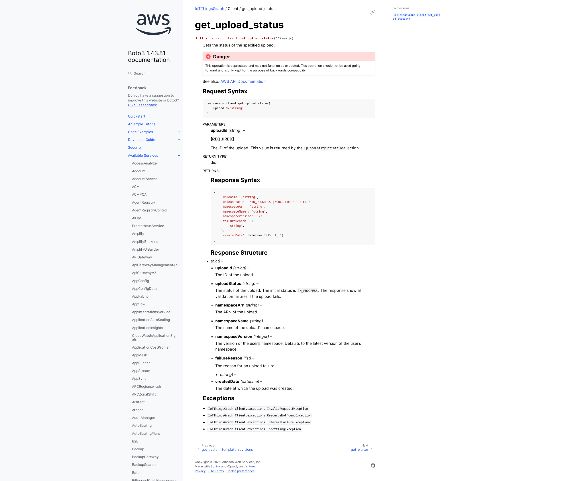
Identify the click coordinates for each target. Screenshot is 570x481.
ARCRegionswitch (146, 386)
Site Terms (216, 471)
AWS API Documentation (243, 81)
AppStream (141, 371)
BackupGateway (145, 457)
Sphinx (215, 466)
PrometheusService (148, 226)
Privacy (200, 471)
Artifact (138, 402)
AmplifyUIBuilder (145, 249)
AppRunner (141, 363)
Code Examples (140, 132)
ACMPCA (139, 194)
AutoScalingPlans (146, 433)
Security (135, 147)
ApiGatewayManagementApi (155, 265)
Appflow (138, 304)
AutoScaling (142, 425)
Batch (137, 473)
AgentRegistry (143, 202)
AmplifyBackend (145, 241)
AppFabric (140, 296)
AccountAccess (144, 179)
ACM (136, 187)
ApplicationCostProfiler (151, 347)
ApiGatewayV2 (144, 273)
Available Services (143, 155)
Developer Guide (141, 140)
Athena (137, 410)
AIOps (137, 218)
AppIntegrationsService (151, 312)
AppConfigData (144, 288)
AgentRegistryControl (149, 210)
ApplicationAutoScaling (151, 320)
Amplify (138, 233)
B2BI (135, 441)
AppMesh (139, 355)
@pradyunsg (236, 466)
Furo (251, 466)
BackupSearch (144, 465)
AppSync (139, 378)
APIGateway (142, 257)
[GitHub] (373, 466)
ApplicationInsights (147, 328)
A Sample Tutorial (142, 124)
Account (139, 171)
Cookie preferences (240, 471)
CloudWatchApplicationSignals (154, 337)
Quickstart (136, 116)
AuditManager (143, 418)
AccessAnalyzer (145, 163)
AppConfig (140, 281)
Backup (138, 449)
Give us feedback (142, 105)
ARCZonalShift (144, 394)
